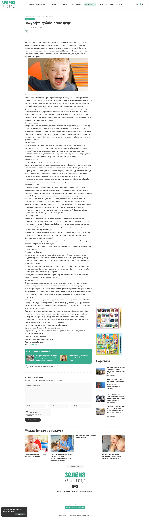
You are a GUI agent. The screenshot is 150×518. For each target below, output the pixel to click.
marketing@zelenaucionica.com (75, 507)
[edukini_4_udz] (109, 343)
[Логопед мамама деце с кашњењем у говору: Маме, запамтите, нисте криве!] (113, 443)
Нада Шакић (31, 27)
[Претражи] (146, 4)
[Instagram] (76, 486)
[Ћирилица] (137, 4)
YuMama (33, 345)
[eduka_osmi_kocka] (109, 317)
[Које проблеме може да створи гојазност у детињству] (36, 443)
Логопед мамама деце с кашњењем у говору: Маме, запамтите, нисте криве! (111, 456)
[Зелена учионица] (8, 4)
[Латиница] (142, 4)
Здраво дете (29, 19)
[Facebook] (73, 486)
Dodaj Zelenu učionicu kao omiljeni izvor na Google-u (42, 32)
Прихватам (20, 514)
